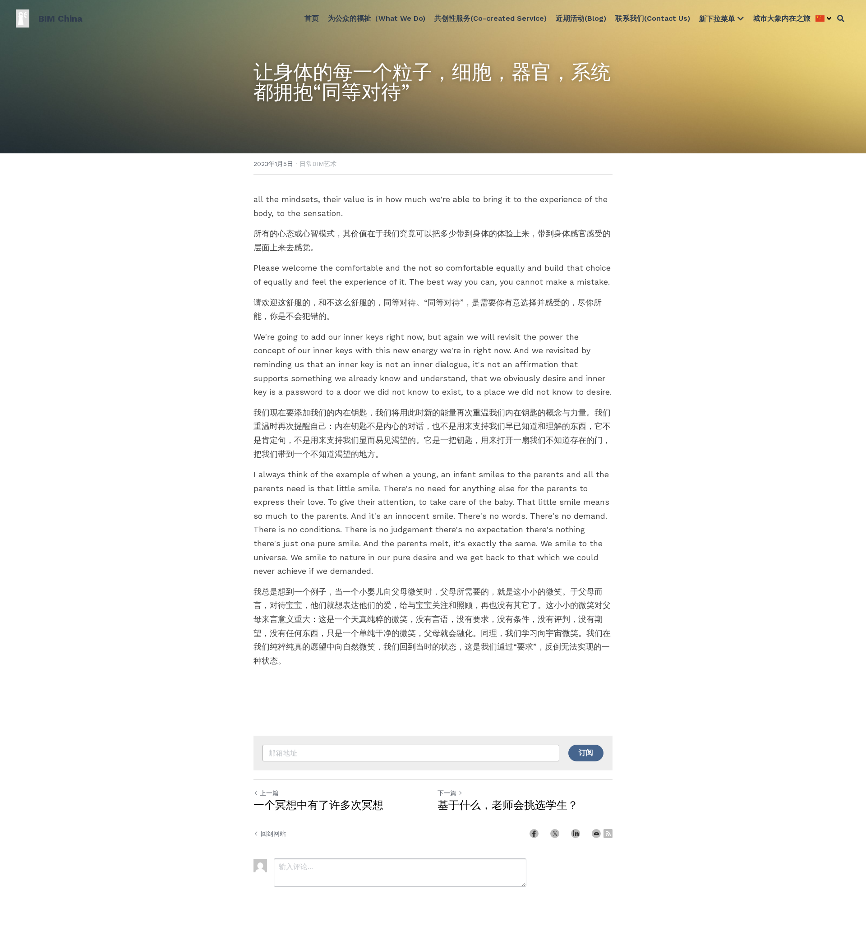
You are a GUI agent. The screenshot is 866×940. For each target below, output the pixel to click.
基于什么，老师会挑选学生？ (508, 805)
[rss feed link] (608, 833)
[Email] (596, 833)
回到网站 (273, 833)
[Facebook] (534, 833)
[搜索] (841, 18)
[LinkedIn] (575, 833)
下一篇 (447, 793)
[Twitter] (554, 833)
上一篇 (269, 793)
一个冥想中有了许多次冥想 (318, 805)
